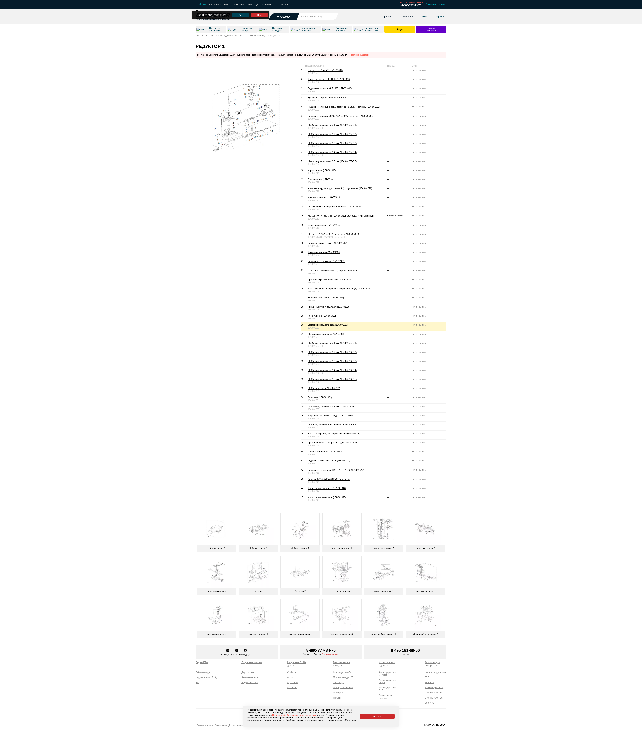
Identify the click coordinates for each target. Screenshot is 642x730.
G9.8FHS (429, 682)
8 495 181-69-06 (405, 650)
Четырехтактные (249, 677)
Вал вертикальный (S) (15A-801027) (326, 297)
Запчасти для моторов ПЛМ (433, 664)
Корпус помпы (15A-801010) (322, 170)
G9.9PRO (429, 703)
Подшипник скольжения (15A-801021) (326, 261)
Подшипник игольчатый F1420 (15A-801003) (330, 88)
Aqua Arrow (292, 682)
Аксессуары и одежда (387, 664)
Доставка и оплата (265, 4)
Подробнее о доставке (359, 55)
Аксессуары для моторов (387, 673)
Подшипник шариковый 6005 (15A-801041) (329, 460)
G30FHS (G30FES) (434, 692)
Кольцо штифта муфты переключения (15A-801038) (334, 433)
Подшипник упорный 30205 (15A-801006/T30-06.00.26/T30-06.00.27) (341, 116)
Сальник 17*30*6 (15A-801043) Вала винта (329, 479)
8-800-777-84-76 (411, 5)
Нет (259, 15)
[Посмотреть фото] (353, 88)
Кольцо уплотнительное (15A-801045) (327, 497)
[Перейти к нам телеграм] (237, 650)
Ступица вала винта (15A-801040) (325, 451)
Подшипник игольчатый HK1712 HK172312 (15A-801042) (336, 470)
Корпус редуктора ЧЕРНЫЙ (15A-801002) (329, 79)
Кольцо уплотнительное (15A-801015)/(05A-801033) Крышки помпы (341, 216)
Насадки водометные (435, 672)
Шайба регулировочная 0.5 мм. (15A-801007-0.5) (332, 161)
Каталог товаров (204, 725)
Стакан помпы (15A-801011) (321, 179)
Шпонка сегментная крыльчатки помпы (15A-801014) (334, 206)
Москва (219, 15)
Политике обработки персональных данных (294, 715)
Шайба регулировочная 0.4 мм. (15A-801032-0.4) (332, 370)
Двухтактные (247, 672)
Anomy (290, 677)
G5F (427, 677)
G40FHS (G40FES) (434, 698)
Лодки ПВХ (202, 662)
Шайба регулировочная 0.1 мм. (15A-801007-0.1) (332, 125)
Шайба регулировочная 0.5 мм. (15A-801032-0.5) (332, 379)
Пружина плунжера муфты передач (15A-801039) (332, 442)
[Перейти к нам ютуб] (245, 650)
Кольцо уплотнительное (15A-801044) (327, 488)
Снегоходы (338, 682)
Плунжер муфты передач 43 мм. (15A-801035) (331, 406)
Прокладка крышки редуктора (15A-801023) (329, 279)
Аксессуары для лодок (387, 681)
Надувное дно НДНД (206, 677)
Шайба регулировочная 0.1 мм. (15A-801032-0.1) (332, 343)
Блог (250, 4)
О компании (238, 4)
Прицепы (337, 698)
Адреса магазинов (218, 4)
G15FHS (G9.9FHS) (434, 687)
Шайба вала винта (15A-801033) (324, 388)
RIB (197, 682)
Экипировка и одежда (385, 696)
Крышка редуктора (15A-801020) (324, 252)
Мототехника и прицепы (341, 664)
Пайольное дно (203, 672)
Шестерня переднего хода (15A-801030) (328, 325)
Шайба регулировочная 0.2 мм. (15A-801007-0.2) (332, 134)
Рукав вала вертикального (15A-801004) (328, 97)
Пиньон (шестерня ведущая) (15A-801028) (329, 307)
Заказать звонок (435, 4)
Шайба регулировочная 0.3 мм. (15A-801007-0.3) (332, 143)
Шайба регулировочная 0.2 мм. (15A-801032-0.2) (332, 352)
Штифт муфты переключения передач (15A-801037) (334, 424)
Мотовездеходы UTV (343, 677)
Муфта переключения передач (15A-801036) (330, 415)
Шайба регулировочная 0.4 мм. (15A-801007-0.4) (332, 152)
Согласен (377, 716)
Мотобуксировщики (343, 687)
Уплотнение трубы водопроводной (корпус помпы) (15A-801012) (340, 188)
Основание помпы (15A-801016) (324, 225)
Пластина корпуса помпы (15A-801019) (327, 243)
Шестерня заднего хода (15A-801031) (326, 334)
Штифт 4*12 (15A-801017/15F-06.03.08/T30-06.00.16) (334, 234)
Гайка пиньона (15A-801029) (322, 316)
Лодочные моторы (251, 662)
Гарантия (283, 4)
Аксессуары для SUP (387, 689)
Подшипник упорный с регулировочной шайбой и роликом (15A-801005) (344, 107)
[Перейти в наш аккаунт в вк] (228, 650)
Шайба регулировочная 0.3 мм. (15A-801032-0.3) (332, 361)
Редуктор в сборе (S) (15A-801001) (325, 70)
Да (240, 15)
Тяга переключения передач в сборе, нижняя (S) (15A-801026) (339, 288)
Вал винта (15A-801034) (320, 397)
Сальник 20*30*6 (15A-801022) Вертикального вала (333, 270)
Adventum (292, 687)
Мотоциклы (338, 692)
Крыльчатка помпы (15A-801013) (324, 197)
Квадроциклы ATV (342, 672)
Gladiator (291, 672)
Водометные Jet (249, 682)
